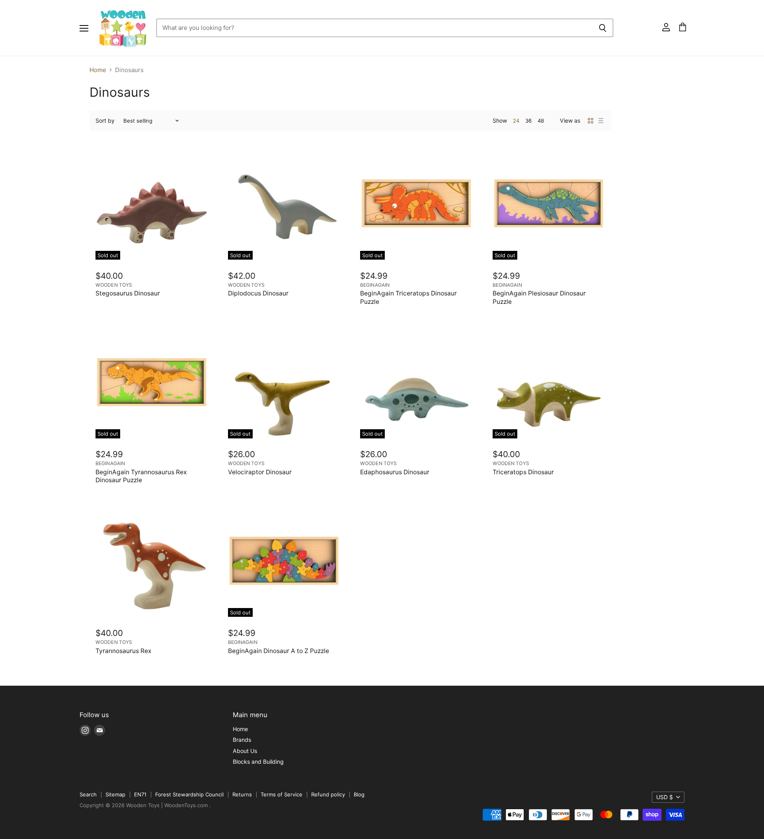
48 (541, 120)
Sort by (105, 120)
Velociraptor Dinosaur (260, 472)
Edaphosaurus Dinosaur (394, 472)
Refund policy (328, 794)
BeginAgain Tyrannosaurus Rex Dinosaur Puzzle (141, 476)
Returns (242, 794)
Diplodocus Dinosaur (258, 293)
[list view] (601, 121)
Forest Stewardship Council (189, 794)
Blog (359, 794)
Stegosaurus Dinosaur (128, 293)
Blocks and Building (258, 761)
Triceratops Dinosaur (523, 472)
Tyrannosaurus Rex (123, 651)
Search (88, 794)
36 (528, 120)
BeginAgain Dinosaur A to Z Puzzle (278, 651)
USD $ (664, 797)
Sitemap (115, 794)
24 (516, 120)
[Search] (602, 28)
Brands (242, 739)
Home (98, 69)
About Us (245, 750)
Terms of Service (281, 794)
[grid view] (590, 121)
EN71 (140, 794)
